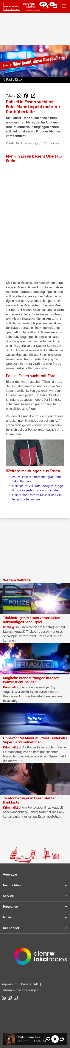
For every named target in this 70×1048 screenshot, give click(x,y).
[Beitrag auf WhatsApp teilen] (19, 95)
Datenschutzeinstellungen (19, 990)
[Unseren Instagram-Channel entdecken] (15, 998)
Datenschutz (30, 984)
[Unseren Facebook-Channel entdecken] (9, 998)
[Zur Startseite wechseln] (11, 6)
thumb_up (62, 1039)
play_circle (55, 1039)
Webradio (10, 874)
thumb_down (48, 1039)
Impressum (9, 984)
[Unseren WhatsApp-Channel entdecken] (3, 998)
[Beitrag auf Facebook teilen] (26, 95)
